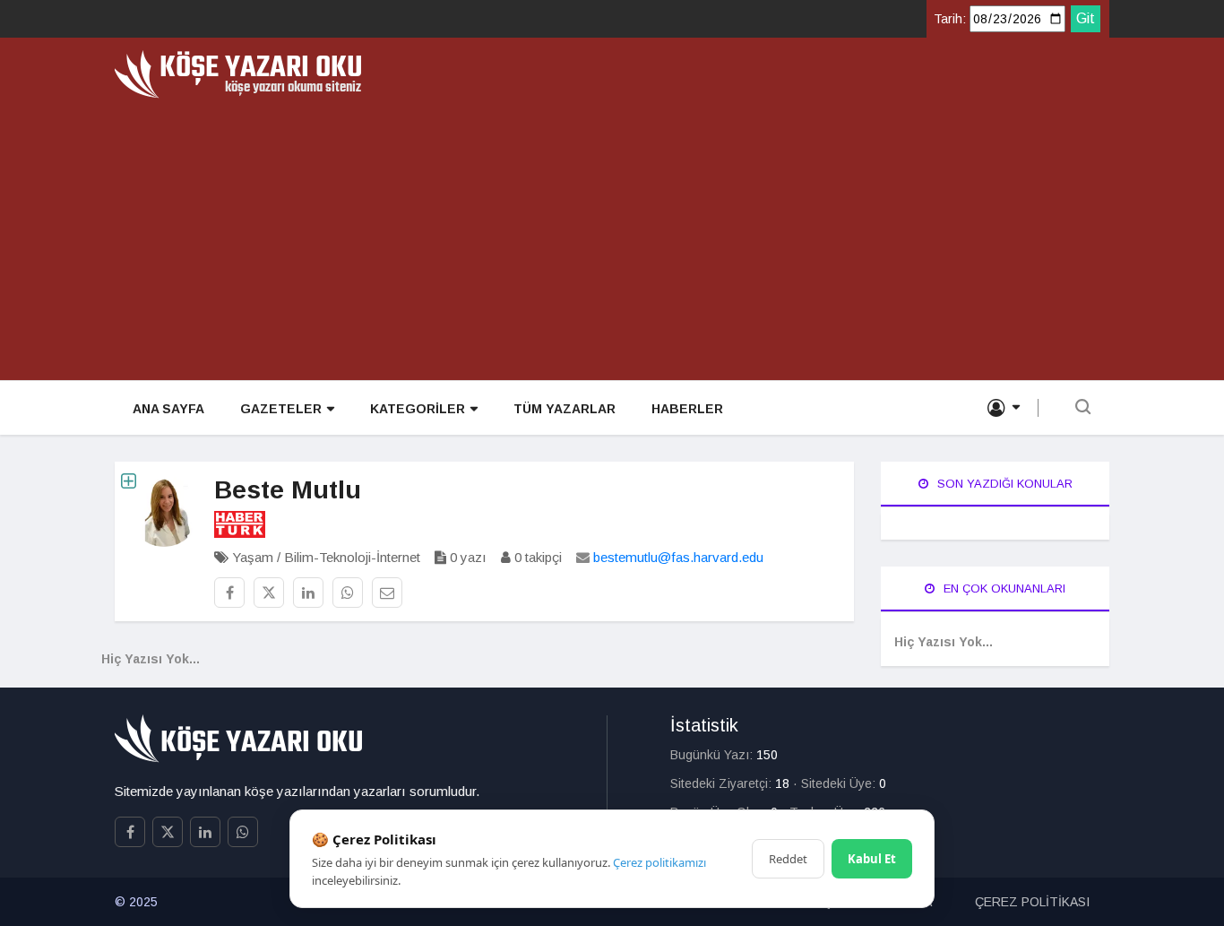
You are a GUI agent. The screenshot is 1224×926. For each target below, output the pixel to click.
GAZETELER (281, 409)
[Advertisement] (612, 233)
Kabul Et (872, 859)
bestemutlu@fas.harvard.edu (678, 557)
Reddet (788, 859)
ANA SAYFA (168, 409)
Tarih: (950, 19)
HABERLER (687, 409)
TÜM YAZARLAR (564, 409)
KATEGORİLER (417, 409)
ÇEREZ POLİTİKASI (1032, 902)
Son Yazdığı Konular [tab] (1003, 483)
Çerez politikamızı (659, 862)
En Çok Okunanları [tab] (1002, 588)
